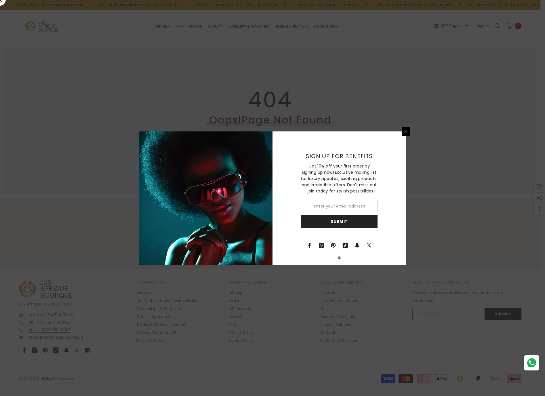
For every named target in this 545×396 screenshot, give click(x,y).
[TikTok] (345, 245)
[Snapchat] (357, 245)
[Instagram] (321, 245)
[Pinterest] (333, 245)
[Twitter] (369, 245)
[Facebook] (309, 245)
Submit (339, 221)
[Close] (406, 131)
